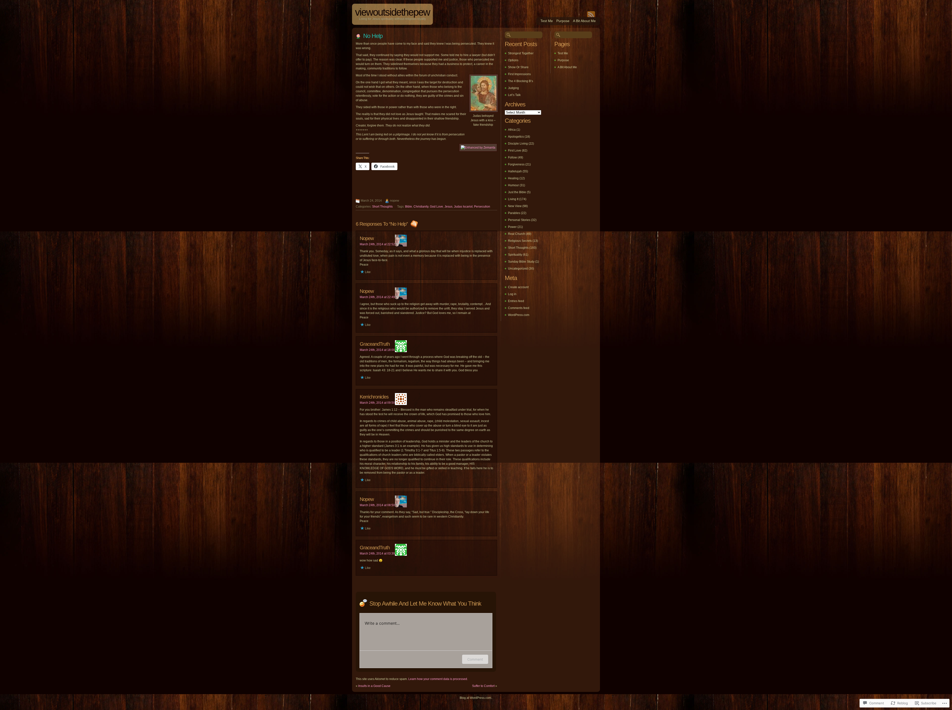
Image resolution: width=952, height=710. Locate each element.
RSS (591, 14)
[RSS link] (413, 224)
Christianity (421, 206)
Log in (512, 294)
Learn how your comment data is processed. (438, 679)
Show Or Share (518, 67)
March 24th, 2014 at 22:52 (377, 244)
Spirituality (515, 254)
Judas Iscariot (463, 206)
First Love (514, 150)
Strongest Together (521, 53)
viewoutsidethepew (392, 12)
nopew (367, 238)
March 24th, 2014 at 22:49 (377, 297)
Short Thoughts (382, 206)
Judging (513, 88)
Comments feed (518, 308)
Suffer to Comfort (483, 686)
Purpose (562, 21)
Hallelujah (515, 171)
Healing (513, 178)
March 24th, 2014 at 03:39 (377, 553)
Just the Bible (517, 192)
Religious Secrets (520, 241)
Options (513, 60)
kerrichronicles (374, 397)
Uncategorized (518, 268)
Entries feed (516, 301)
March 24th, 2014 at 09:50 (377, 402)
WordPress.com (518, 315)
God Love (436, 206)
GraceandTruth (375, 344)
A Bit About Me (584, 21)
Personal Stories (519, 220)
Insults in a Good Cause (374, 686)
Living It (513, 199)
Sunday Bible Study (521, 261)
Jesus (448, 206)
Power (512, 227)
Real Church (516, 234)
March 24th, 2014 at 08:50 (377, 505)
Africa (512, 129)
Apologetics (516, 136)
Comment (475, 659)
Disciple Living (518, 143)
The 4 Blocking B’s (520, 81)
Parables (514, 213)
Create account (518, 287)
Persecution (482, 206)
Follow (512, 157)
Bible (408, 206)
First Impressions (519, 74)
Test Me (546, 21)
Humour (513, 185)
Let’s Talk (514, 95)
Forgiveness (516, 164)
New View (515, 206)
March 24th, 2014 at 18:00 (377, 350)
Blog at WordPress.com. (476, 698)
